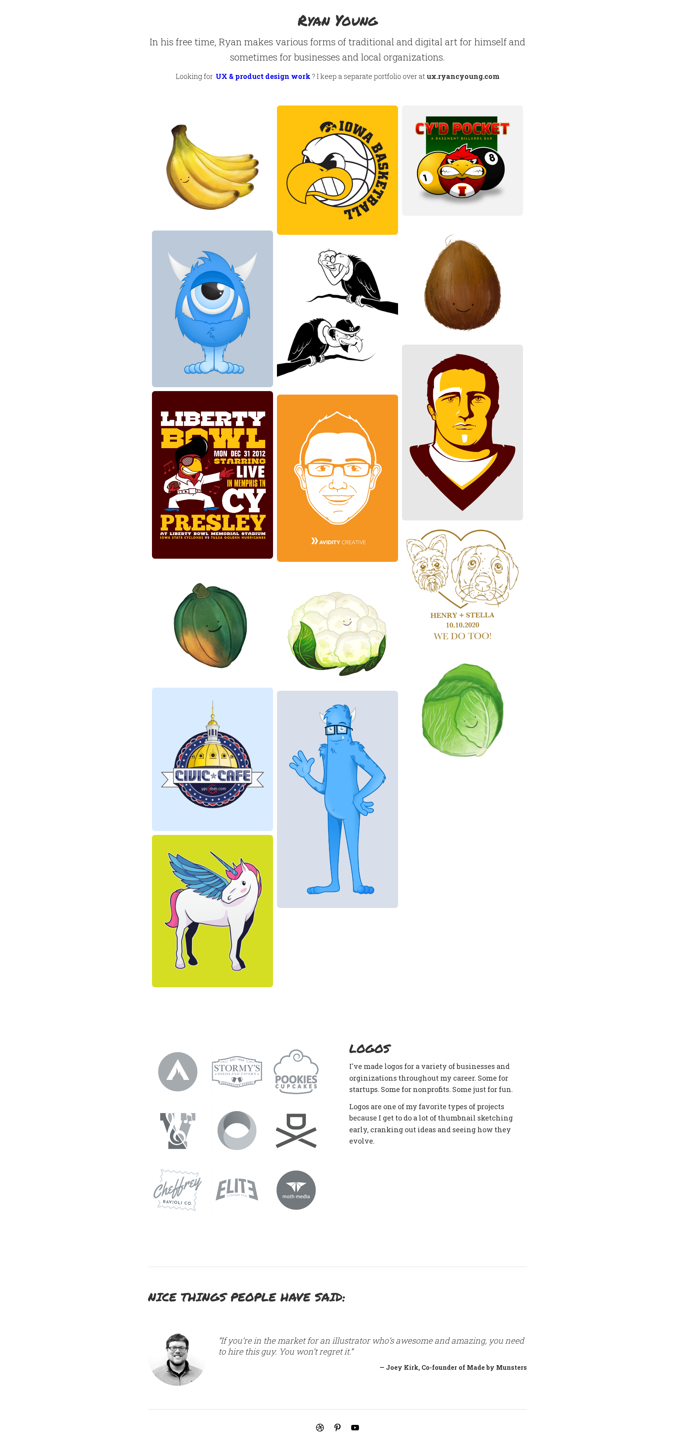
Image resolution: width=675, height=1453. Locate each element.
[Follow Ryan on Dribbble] (320, 1428)
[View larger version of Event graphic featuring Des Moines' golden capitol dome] (212, 759)
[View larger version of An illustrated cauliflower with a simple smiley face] (337, 626)
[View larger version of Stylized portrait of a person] (337, 478)
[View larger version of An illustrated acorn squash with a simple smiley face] (212, 623)
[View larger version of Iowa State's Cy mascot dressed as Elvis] (212, 475)
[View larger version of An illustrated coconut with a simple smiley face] (462, 280)
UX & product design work (263, 76)
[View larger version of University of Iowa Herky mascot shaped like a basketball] (337, 170)
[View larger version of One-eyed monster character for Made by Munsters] (212, 309)
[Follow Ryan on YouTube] (355, 1428)
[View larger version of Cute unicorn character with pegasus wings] (212, 911)
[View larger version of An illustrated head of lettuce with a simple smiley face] (462, 709)
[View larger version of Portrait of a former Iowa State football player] (462, 432)
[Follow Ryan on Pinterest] (337, 1428)
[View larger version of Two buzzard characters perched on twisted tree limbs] (337, 315)
